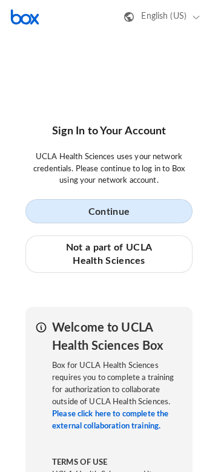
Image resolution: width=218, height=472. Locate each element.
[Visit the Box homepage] (25, 17)
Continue (109, 212)
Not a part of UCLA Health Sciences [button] (109, 254)
